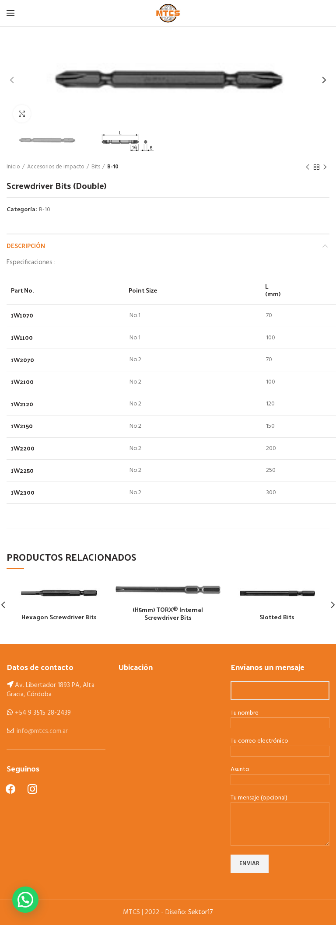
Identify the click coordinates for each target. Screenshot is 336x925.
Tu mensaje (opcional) (259, 798)
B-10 (113, 167)
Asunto (240, 770)
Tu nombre (245, 713)
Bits (95, 167)
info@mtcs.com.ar (42, 731)
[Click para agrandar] (22, 113)
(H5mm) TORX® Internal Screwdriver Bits (168, 613)
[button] (25, 900)
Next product (325, 167)
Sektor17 (200, 912)
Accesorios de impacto (55, 167)
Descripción (26, 245)
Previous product (307, 167)
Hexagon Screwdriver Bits (59, 617)
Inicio (13, 167)
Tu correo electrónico (259, 741)
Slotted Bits (276, 617)
